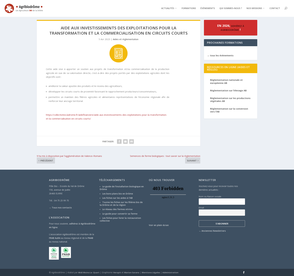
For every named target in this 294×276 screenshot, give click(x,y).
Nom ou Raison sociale (210, 196)
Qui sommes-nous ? (230, 8)
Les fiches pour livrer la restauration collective (120, 219)
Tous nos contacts (62, 207)
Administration (170, 272)
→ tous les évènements (220, 55)
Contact (275, 8)
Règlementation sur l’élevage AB (228, 90)
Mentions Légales (151, 272)
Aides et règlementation (125, 39)
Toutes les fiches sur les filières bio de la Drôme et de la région (121, 203)
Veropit (117, 272)
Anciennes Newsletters (214, 230)
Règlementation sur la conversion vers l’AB (229, 110)
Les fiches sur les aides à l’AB (117, 197)
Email (201, 207)
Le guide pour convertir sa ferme (119, 213)
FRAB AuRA (54, 238)
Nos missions (254, 8)
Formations (189, 8)
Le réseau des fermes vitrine (117, 209)
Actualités (167, 8)
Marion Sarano (131, 272)
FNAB (90, 238)
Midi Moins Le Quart (88, 272)
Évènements (207, 8)
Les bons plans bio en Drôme (117, 193)
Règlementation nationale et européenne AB (226, 81)
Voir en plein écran (159, 225)
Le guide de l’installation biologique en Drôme (122, 188)
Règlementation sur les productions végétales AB (230, 100)
